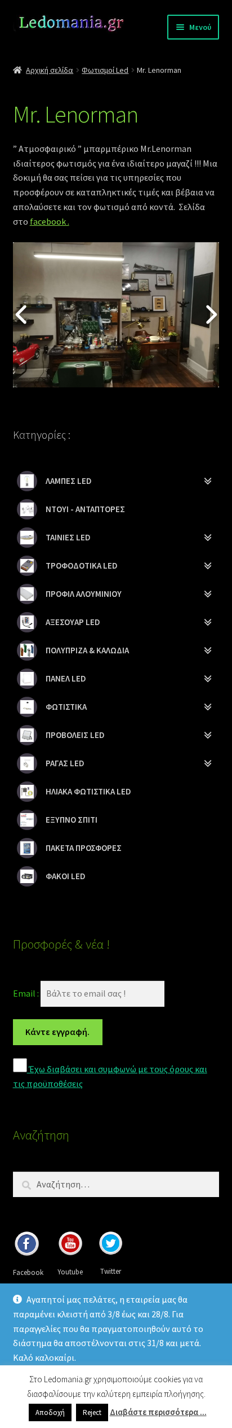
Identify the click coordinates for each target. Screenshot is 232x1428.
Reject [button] (92, 1412)
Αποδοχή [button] (50, 1412)
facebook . (49, 221)
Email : (27, 993)
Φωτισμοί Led (105, 70)
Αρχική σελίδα (49, 70)
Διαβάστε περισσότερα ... (158, 1412)
